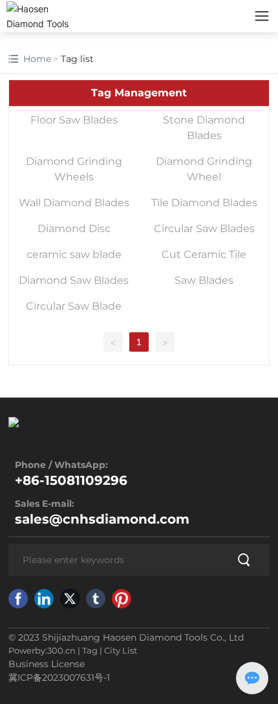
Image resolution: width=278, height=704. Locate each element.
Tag (90, 650)
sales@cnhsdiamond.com (102, 519)
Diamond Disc (74, 228)
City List (120, 650)
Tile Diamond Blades (204, 203)
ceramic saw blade (74, 254)
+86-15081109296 (71, 480)
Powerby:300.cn (42, 650)
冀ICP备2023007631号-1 (59, 677)
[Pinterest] (121, 598)
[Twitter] (70, 598)
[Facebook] (18, 598)
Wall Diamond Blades (74, 203)
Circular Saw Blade (74, 306)
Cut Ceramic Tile (204, 254)
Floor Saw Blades (74, 120)
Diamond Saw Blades (74, 280)
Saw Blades (204, 280)
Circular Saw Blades (204, 228)
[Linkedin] (44, 598)
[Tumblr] (95, 598)
